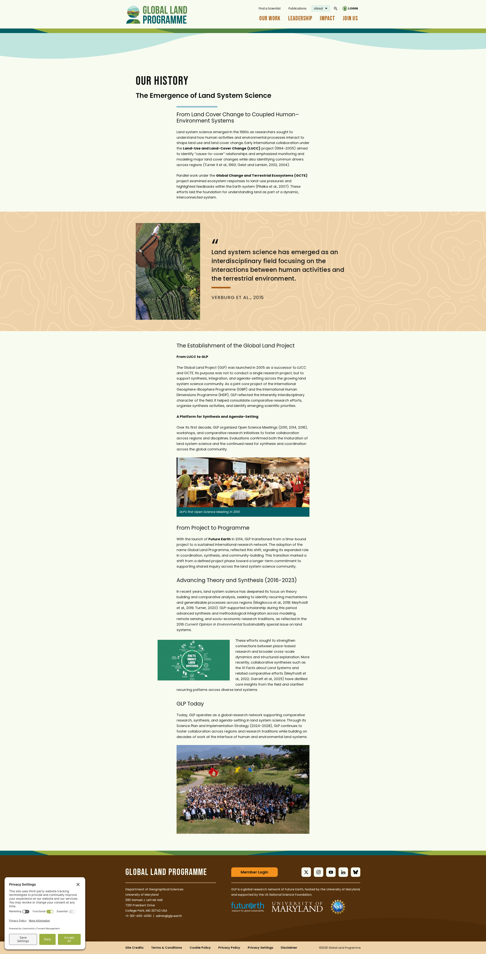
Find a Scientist (270, 8)
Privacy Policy (229, 947)
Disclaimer (289, 947)
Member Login (254, 872)
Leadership (300, 18)
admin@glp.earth (169, 916)
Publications (297, 8)
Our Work (269, 18)
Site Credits (134, 947)
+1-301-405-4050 (138, 916)
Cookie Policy (200, 947)
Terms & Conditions (166, 947)
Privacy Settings (260, 947)
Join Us (350, 18)
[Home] (156, 14)
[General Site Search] (335, 8)
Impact (327, 18)
